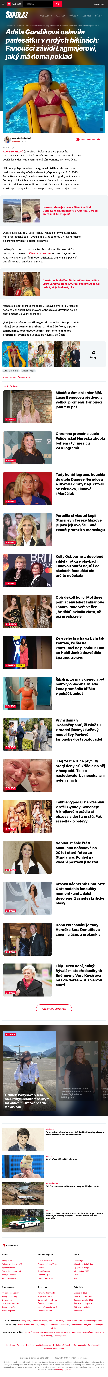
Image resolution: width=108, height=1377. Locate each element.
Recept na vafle (8, 1307)
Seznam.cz (99, 4)
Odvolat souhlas (95, 1345)
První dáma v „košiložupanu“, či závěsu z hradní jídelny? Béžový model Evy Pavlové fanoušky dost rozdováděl (79, 729)
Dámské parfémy (63, 1332)
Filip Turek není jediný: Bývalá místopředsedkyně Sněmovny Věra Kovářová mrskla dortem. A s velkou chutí (79, 975)
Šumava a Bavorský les (47, 1300)
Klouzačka (65, 1325)
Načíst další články (54, 1009)
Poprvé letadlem (45, 1296)
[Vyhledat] (57, 4)
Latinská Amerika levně (47, 1307)
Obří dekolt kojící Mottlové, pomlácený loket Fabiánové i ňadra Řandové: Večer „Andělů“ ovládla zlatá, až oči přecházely (80, 607)
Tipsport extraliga (81, 1268)
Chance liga (78, 1261)
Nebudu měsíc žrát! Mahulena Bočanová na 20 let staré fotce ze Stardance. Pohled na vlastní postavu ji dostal (77, 852)
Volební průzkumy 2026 (12, 1264)
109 (102, 139)
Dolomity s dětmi (45, 1311)
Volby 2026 (7, 1261)
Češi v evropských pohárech (90, 1321)
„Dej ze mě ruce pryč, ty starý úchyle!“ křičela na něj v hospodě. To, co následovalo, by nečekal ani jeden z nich (80, 770)
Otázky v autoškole (82, 1307)
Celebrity (46, 16)
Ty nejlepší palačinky (10, 1293)
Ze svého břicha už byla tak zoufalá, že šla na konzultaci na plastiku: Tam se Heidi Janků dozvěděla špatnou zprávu (80, 647)
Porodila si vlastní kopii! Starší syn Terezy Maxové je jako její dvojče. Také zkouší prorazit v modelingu (80, 522)
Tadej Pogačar (44, 1271)
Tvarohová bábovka (10, 1303)
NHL (75, 1278)
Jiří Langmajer (28, 371)
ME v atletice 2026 (81, 1271)
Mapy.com (26, 1321)
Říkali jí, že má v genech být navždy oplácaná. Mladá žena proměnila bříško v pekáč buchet (80, 686)
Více (97, 16)
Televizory (99, 1332)
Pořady (73, 16)
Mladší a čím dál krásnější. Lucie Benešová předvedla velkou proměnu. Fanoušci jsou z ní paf (79, 400)
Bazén (20, 1325)
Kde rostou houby (56, 1321)
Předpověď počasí (39, 1321)
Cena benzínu (71, 1321)
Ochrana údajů (80, 1345)
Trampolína (45, 1325)
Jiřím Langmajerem (39, 253)
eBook (82, 139)
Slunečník (55, 1325)
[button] (54, 99)
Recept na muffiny (9, 1296)
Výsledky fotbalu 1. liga (83, 1264)
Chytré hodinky (46, 1336)
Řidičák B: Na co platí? (83, 1303)
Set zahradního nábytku (81, 1325)
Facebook (10, 1345)
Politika (61, 16)
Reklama (20, 1345)
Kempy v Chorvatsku (46, 1293)
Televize (86, 16)
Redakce (29, 1345)
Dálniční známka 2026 (83, 1296)
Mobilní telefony (32, 1332)
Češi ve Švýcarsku (45, 1303)
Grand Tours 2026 (45, 1278)
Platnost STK (79, 1311)
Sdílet (92, 139)
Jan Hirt (41, 1268)
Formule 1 (78, 1275)
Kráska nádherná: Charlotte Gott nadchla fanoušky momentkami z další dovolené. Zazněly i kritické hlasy (80, 893)
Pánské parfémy (61, 1336)
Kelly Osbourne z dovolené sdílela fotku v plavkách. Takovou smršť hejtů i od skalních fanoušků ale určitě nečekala (79, 566)
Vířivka (53, 1328)
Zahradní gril (97, 1325)
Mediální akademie (43, 1345)
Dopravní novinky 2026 (83, 1300)
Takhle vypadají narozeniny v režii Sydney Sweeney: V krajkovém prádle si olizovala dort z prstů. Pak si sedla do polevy (80, 811)
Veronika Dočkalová (21, 138)
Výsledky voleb (8, 1268)
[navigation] (3, 4)
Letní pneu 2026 (80, 1293)
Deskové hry (88, 1332)
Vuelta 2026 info (45, 1261)
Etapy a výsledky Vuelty (48, 1264)
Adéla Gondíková (13, 151)
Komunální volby (9, 1278)
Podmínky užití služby (62, 1345)
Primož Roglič (44, 1275)
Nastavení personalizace (54, 1349)
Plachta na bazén (31, 1325)
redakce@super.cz (63, 1370)
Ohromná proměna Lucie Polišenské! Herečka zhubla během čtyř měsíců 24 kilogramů (80, 440)
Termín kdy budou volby (12, 1271)
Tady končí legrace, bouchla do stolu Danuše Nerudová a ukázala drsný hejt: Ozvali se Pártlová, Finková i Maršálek (80, 484)
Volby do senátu (9, 1275)
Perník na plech (8, 1311)
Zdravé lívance (8, 1300)
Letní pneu (76, 1332)
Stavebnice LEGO (47, 1332)
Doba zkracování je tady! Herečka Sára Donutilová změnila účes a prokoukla (78, 930)
